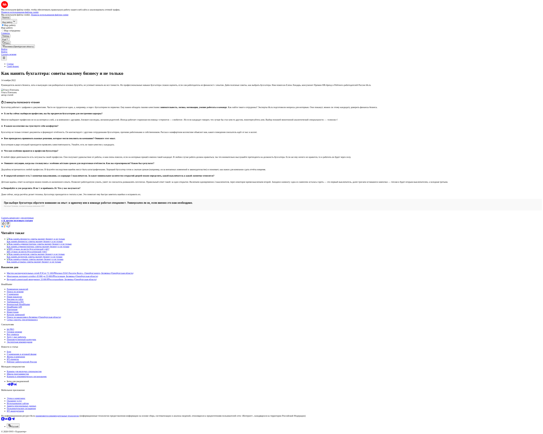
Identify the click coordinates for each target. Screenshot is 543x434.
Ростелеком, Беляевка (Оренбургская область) (76, 276)
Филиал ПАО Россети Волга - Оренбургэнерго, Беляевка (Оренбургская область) (94, 273)
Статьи (10, 64)
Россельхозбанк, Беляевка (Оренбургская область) (73, 279)
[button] (4, 49)
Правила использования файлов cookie (49, 15)
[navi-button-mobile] (4, 58)
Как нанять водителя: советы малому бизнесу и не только (34, 257)
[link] (6, 43)
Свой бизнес (13, 66)
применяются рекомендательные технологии (57, 416)
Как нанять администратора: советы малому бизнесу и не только (38, 246)
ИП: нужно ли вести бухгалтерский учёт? (27, 251)
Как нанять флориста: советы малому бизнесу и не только (35, 241)
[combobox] (13, 425)
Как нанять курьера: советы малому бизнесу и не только (34, 262)
